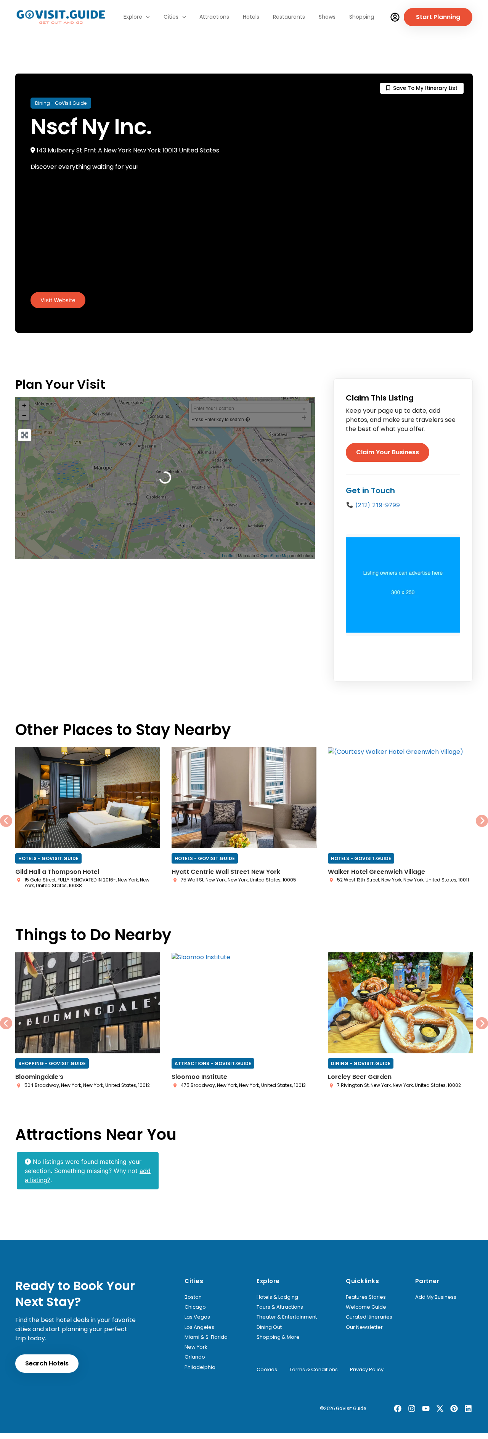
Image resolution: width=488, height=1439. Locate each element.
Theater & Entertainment (287, 1317)
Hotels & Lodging (277, 1297)
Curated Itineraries (369, 1317)
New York (196, 1347)
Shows (327, 17)
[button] (57, 300)
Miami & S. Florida (206, 1337)
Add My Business (435, 1297)
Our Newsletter (364, 1327)
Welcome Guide (366, 1307)
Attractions (214, 17)
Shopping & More (278, 1337)
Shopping (361, 17)
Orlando (195, 1357)
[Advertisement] (244, 234)
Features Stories (366, 1297)
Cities (171, 17)
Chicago (195, 1307)
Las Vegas (197, 1317)
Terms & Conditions (313, 1370)
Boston (193, 1297)
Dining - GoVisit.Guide (61, 103)
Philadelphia (200, 1367)
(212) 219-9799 (377, 505)
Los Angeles (199, 1327)
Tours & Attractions (280, 1307)
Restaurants (289, 17)
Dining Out (269, 1327)
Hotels (251, 17)
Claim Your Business (387, 452)
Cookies (267, 1370)
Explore (133, 17)
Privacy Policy (367, 1370)
